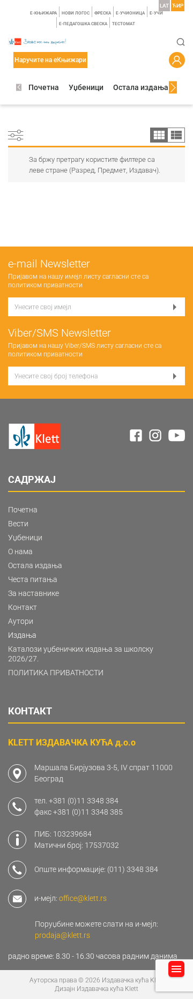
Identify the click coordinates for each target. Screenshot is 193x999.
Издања (22, 635)
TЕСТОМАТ (123, 23)
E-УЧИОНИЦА (130, 13)
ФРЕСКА (102, 13)
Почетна (43, 87)
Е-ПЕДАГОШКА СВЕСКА (83, 23)
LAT (164, 6)
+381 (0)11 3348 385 (88, 812)
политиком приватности (45, 285)
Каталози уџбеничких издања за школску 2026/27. (80, 654)
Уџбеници (86, 87)
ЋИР (177, 6)
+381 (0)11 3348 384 (83, 800)
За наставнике (33, 593)
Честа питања (32, 579)
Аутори (20, 621)
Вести (18, 523)
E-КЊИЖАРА (43, 13)
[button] (18, 87)
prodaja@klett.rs (62, 935)
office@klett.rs (83, 898)
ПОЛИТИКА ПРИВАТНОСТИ (55, 672)
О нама (20, 551)
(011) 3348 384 (132, 869)
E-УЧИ (156, 13)
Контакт (22, 607)
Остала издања (140, 87)
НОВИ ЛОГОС (76, 13)
